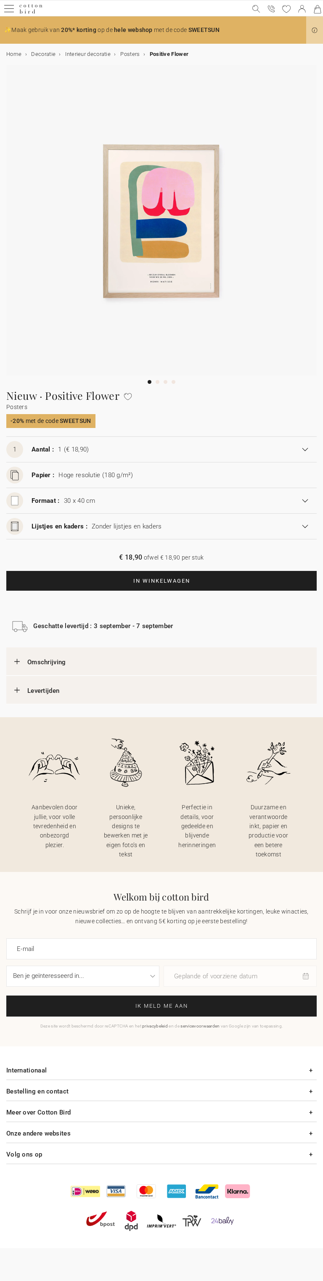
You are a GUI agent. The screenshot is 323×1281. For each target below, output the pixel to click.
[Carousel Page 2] (157, 382)
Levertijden (43, 691)
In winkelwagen (161, 581)
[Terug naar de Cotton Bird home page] (31, 12)
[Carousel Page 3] (165, 382)
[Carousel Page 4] (173, 382)
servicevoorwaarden (200, 1026)
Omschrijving (46, 662)
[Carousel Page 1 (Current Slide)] (149, 382)
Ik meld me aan (161, 1006)
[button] (314, 30)
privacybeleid (155, 1026)
